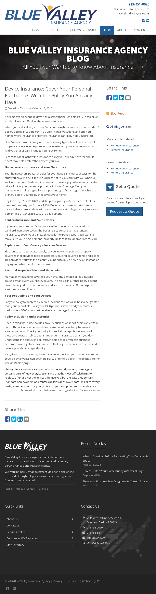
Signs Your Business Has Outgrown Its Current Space (115, 483)
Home (36, 30)
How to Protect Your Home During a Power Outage (113, 473)
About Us (12, 519)
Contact (141, 30)
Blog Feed (117, 113)
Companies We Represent (22, 538)
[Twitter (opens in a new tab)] (13, 419)
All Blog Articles (121, 126)
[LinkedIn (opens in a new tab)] (147, 20)
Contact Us (13, 525)
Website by (91, 581)
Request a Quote (124, 211)
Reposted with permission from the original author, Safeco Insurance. (60, 390)
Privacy (57, 581)
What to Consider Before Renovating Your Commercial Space (116, 460)
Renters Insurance (121, 150)
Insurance (55, 30)
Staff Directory (15, 545)
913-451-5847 (95, 532)
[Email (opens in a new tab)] (26, 419)
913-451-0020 (95, 527)
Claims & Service (83, 30)
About (122, 30)
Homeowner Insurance (124, 145)
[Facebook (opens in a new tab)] (143, 20)
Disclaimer (72, 581)
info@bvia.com (96, 538)
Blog (107, 30)
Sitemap (43, 488)
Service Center (15, 532)
